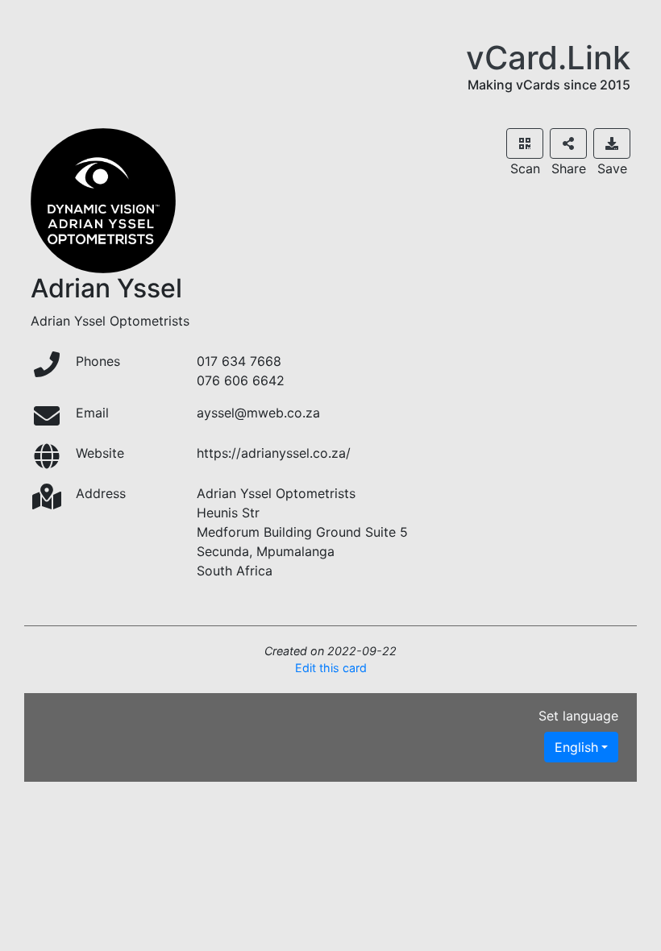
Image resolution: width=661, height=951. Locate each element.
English (576, 747)
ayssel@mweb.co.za (258, 413)
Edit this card (331, 668)
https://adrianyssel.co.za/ (274, 453)
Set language (578, 716)
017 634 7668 (239, 361)
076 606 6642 (241, 380)
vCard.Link (548, 57)
